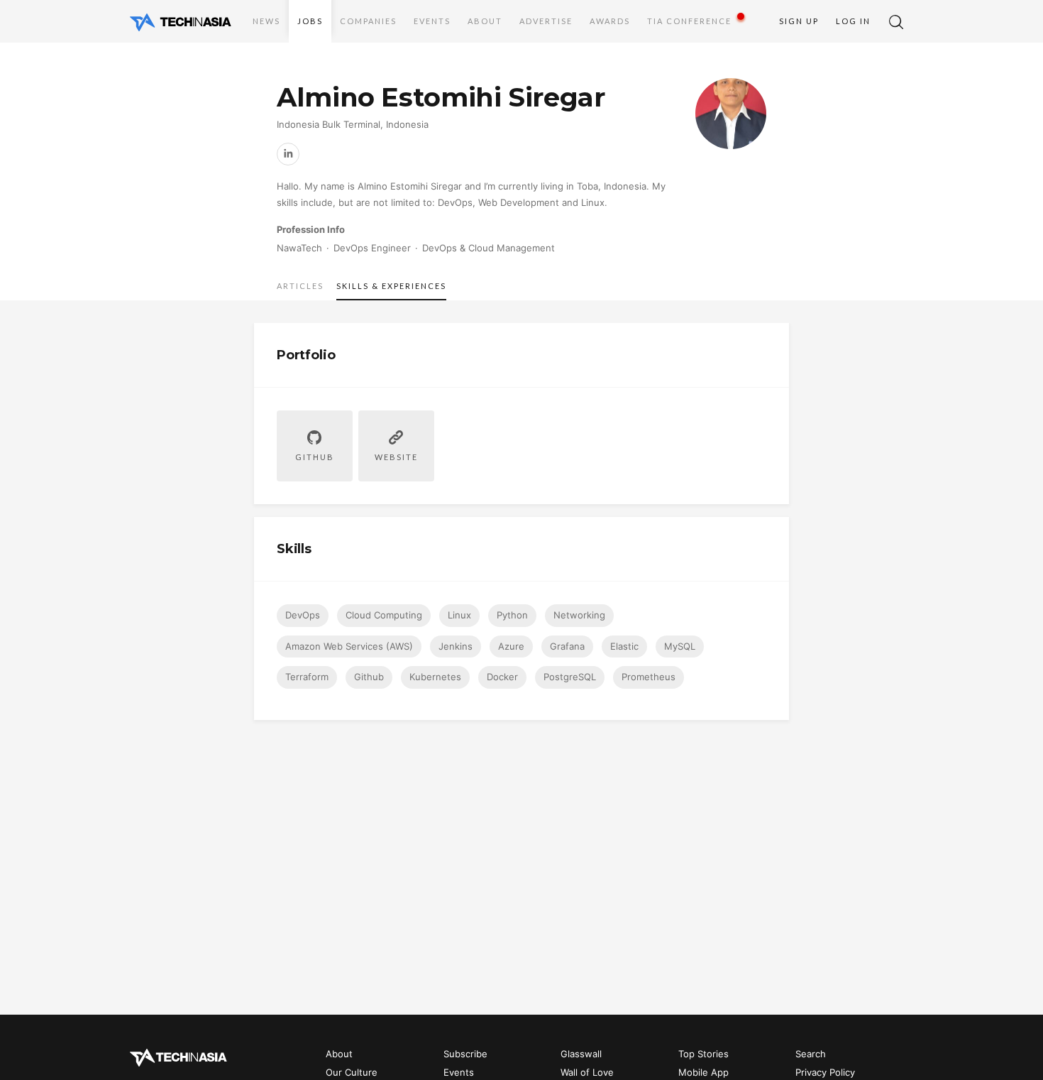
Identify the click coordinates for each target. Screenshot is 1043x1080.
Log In (853, 21)
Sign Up (799, 21)
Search (810, 1053)
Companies (368, 21)
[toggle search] (896, 21)
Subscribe (465, 1053)
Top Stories (703, 1053)
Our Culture (351, 1073)
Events (432, 21)
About (485, 21)
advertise (546, 21)
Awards (610, 21)
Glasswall (581, 1053)
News (266, 21)
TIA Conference (689, 21)
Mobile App (703, 1073)
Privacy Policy (825, 1073)
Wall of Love (587, 1073)
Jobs (310, 21)
